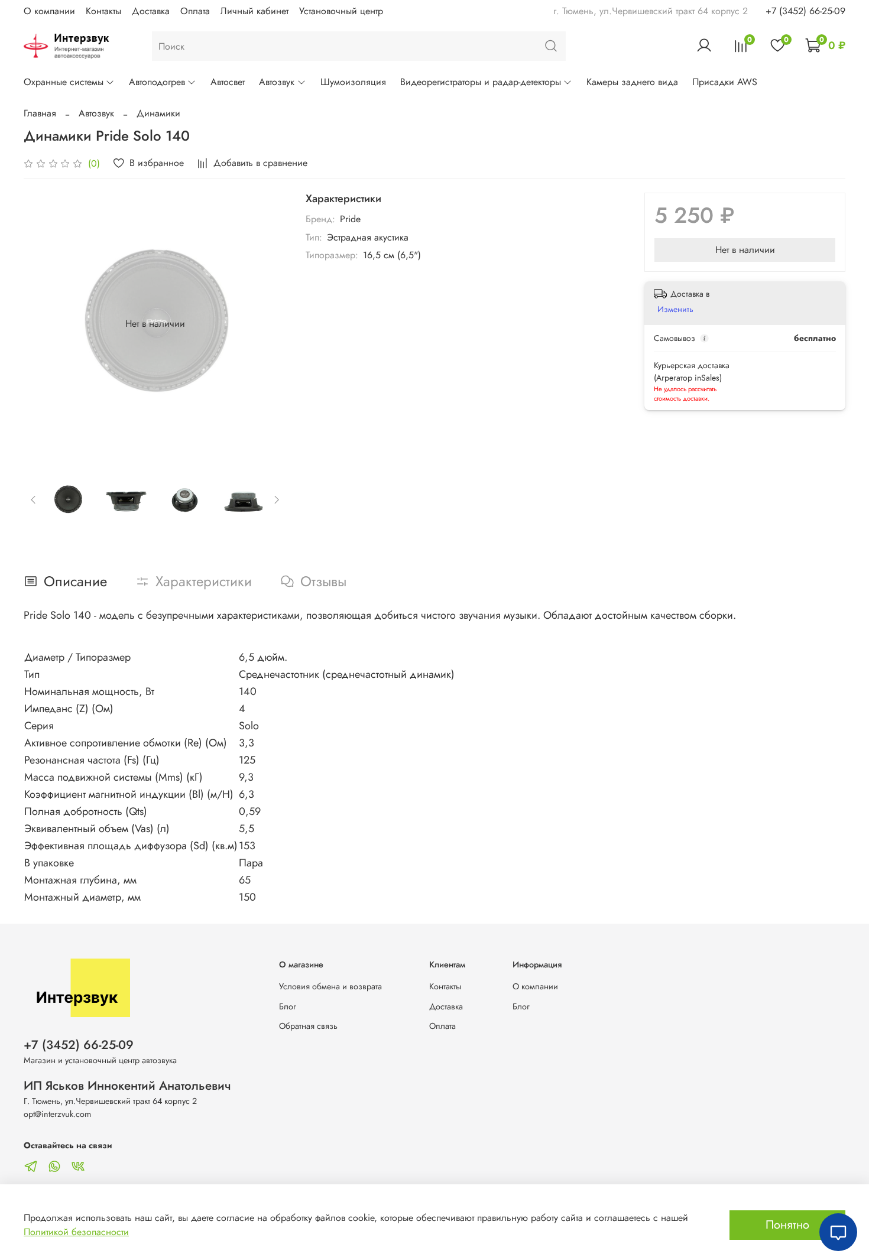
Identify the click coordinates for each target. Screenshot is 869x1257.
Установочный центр (341, 11)
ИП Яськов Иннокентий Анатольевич (127, 1085)
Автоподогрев (157, 82)
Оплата (195, 11)
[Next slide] (268, 324)
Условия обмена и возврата (330, 986)
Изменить (675, 309)
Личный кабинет (254, 11)
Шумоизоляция (353, 82)
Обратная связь (308, 1026)
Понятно (787, 1224)
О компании (49, 11)
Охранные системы (63, 82)
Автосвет (227, 82)
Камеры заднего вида (632, 82)
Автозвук (276, 82)
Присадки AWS (724, 82)
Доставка (151, 11)
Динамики (158, 113)
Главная (40, 113)
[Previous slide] (42, 324)
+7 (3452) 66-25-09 (805, 11)
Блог (287, 1006)
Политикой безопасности (76, 1232)
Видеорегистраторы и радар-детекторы (480, 82)
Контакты (103, 11)
